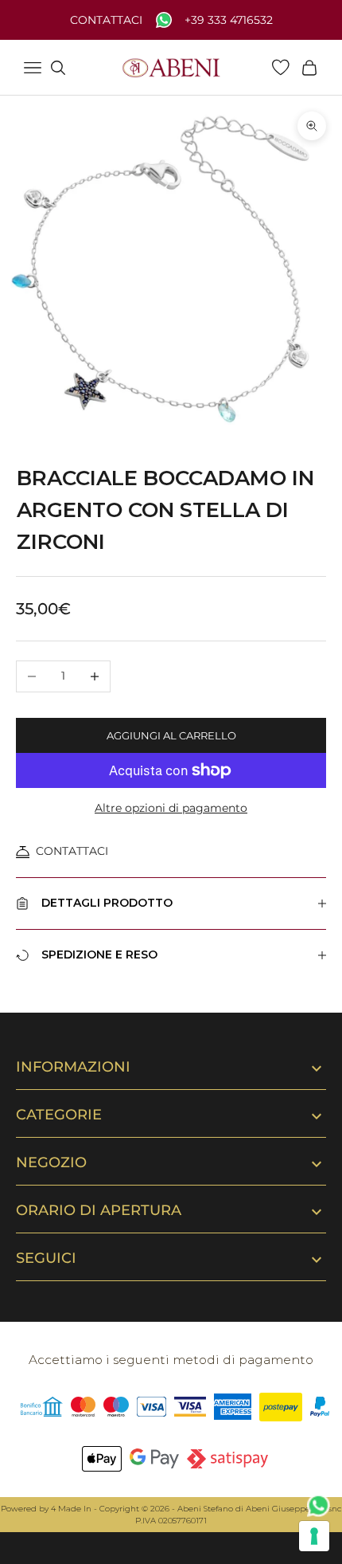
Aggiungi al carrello (171, 735)
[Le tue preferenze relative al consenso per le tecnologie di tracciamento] (314, 1536)
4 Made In (71, 1508)
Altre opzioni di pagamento (171, 808)
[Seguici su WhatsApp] (319, 1506)
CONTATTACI (72, 850)
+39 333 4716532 (229, 20)
